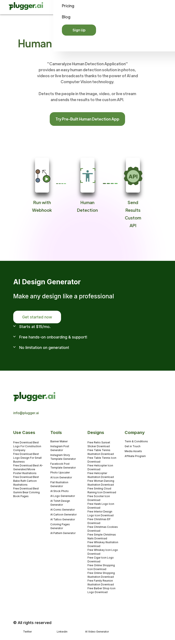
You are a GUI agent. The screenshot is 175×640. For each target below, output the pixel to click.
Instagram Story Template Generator (63, 456)
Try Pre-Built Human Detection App (87, 118)
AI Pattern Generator (63, 533)
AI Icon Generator (61, 477)
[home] (26, 7)
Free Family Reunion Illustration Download (101, 582)
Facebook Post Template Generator (63, 465)
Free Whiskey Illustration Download (103, 544)
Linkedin (62, 631)
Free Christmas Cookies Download (103, 528)
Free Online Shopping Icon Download (101, 567)
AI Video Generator (97, 631)
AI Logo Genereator (62, 496)
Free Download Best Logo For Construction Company (27, 446)
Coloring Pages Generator (60, 526)
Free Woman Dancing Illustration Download (101, 482)
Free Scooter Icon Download (99, 498)
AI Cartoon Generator (63, 514)
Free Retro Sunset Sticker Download (99, 444)
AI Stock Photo (59, 491)
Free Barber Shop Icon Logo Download (101, 590)
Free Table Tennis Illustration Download (101, 452)
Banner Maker (59, 441)
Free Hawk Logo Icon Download (101, 505)
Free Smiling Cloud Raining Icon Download (102, 490)
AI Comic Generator (62, 509)
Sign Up (79, 30)
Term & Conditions (136, 441)
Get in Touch (132, 446)
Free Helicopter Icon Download (100, 467)
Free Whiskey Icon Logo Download (103, 551)
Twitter (27, 631)
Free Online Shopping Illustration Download (101, 574)
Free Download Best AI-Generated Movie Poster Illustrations (28, 469)
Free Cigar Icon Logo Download (101, 559)
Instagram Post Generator (59, 448)
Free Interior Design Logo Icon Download (101, 513)
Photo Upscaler (60, 472)
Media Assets (133, 451)
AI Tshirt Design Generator (60, 502)
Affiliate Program (135, 456)
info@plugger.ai (26, 413)
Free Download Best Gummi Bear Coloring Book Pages (26, 492)
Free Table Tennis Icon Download (102, 459)
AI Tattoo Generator (62, 519)
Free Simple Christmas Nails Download (102, 536)
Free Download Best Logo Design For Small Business (27, 457)
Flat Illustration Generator (59, 484)
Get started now (37, 317)
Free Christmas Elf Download (99, 521)
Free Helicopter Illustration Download (101, 475)
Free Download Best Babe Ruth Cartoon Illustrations (26, 480)
